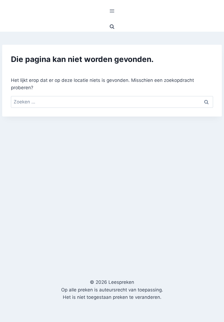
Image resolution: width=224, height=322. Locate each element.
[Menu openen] (112, 11)
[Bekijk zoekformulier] (112, 27)
